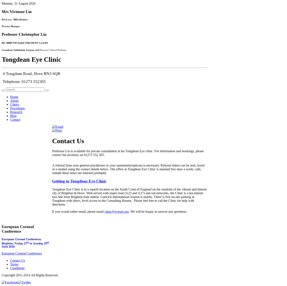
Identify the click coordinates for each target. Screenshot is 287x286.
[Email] (57, 127)
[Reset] (47, 90)
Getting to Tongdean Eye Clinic (79, 181)
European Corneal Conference (22, 253)
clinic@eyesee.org (116, 211)
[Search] (3, 90)
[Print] (57, 130)
